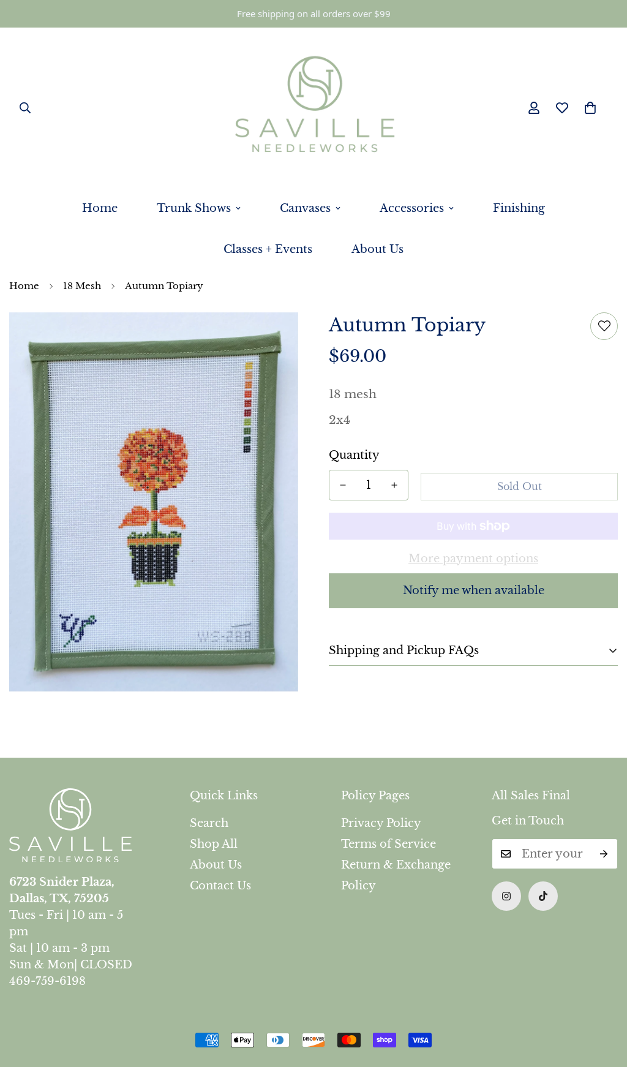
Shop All (214, 844)
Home (100, 208)
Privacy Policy (381, 823)
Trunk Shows (194, 208)
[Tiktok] (543, 896)
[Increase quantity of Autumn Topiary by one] (394, 485)
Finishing (519, 208)
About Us (377, 249)
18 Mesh (82, 286)
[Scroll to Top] (603, 1000)
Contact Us (220, 885)
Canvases (305, 208)
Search (209, 823)
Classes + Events (267, 249)
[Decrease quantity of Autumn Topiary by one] (342, 485)
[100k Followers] (506, 896)
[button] (590, 108)
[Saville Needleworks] (314, 108)
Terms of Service (388, 844)
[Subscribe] (604, 854)
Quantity (354, 455)
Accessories (412, 208)
